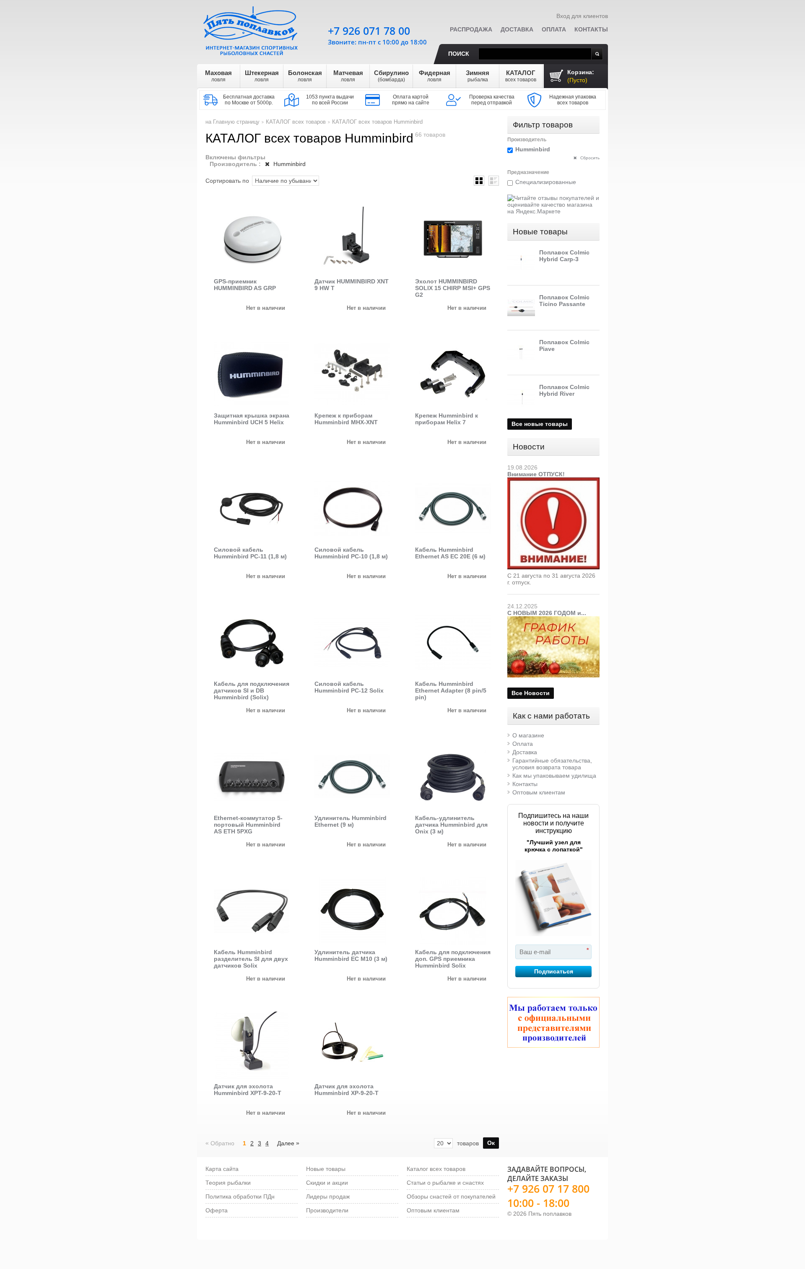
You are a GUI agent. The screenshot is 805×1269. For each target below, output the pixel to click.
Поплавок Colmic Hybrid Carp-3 (564, 255)
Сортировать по (227, 180)
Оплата (554, 29)
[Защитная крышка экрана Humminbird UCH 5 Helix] (251, 374)
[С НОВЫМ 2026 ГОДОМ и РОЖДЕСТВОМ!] (553, 619)
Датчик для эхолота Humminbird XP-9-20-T (346, 1089)
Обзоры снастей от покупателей (451, 1196)
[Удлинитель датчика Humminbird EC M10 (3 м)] (352, 911)
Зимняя (477, 76)
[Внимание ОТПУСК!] (553, 480)
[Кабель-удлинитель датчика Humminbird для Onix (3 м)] (453, 776)
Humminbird (289, 164)
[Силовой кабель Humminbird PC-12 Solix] (352, 642)
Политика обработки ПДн (240, 1196)
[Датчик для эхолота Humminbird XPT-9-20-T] (251, 1045)
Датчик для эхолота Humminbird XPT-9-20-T (247, 1089)
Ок (491, 1142)
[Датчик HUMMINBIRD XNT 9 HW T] (352, 240)
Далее (288, 1143)
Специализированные (545, 182)
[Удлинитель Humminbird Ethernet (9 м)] (352, 776)
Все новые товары (540, 423)
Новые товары (540, 231)
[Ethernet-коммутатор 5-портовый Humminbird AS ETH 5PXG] (251, 776)
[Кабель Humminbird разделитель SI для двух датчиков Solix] (251, 911)
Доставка (517, 29)
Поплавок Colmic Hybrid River (564, 390)
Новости (529, 446)
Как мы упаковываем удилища (554, 775)
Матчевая (348, 76)
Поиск (458, 53)
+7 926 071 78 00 (369, 30)
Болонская (305, 76)
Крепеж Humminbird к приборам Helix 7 (446, 419)
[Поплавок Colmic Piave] (521, 352)
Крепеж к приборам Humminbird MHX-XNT (346, 419)
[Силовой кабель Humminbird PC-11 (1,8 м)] (251, 508)
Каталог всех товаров (436, 1168)
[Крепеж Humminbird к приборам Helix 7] (453, 374)
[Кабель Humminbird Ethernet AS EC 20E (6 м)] (453, 508)
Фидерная (434, 76)
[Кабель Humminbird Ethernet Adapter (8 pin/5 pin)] (453, 642)
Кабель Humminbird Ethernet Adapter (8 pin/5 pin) (450, 690)
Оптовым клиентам (538, 792)
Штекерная (262, 76)
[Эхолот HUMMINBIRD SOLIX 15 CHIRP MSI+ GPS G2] (453, 240)
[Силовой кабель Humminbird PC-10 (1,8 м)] (352, 508)
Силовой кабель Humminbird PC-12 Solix (349, 687)
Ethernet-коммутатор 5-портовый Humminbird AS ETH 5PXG (248, 825)
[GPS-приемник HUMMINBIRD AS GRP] (251, 240)
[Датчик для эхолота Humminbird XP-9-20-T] (352, 1045)
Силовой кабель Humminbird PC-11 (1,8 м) (250, 553)
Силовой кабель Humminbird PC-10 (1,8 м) (351, 553)
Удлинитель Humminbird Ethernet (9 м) (350, 821)
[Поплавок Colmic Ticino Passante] (521, 308)
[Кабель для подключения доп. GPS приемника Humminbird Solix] (453, 911)
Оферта (216, 1210)
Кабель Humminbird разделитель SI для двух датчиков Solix (251, 959)
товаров (468, 1143)
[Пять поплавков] (251, 29)
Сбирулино (391, 76)
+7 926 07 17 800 (548, 1188)
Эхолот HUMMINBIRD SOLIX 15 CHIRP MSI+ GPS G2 (452, 288)
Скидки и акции (327, 1182)
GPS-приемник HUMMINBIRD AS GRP (245, 284)
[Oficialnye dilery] (553, 1022)
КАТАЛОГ (520, 76)
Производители (327, 1210)
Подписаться (553, 971)
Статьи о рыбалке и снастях (445, 1182)
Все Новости (531, 693)
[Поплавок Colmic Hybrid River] (521, 397)
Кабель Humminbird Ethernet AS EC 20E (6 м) (450, 553)
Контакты (591, 29)
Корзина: (580, 76)
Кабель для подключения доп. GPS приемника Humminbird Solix (453, 959)
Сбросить (589, 158)
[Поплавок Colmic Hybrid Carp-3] (521, 263)
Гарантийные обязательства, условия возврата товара (552, 764)
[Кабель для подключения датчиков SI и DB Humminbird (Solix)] (251, 642)
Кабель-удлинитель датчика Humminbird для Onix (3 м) (451, 825)
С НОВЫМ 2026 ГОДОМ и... (546, 613)
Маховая (218, 76)
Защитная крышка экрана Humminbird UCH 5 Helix (251, 419)
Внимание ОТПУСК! (536, 474)
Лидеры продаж (328, 1196)
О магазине (528, 735)
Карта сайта (222, 1168)
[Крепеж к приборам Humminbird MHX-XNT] (352, 374)
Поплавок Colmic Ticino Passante (564, 300)
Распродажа (471, 29)
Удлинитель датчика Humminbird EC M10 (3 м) (350, 955)
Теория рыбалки (228, 1182)
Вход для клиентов (582, 16)
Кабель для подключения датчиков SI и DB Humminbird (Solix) (251, 690)
